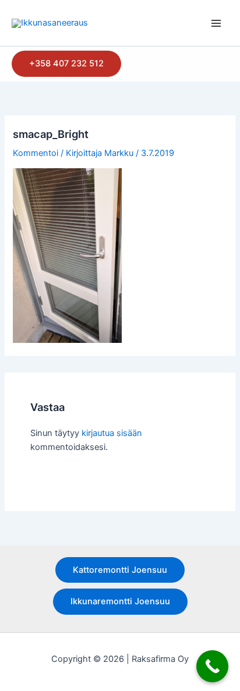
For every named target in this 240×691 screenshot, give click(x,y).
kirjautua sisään (112, 433)
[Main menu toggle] (216, 23)
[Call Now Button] (212, 666)
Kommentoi (35, 153)
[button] (66, 64)
